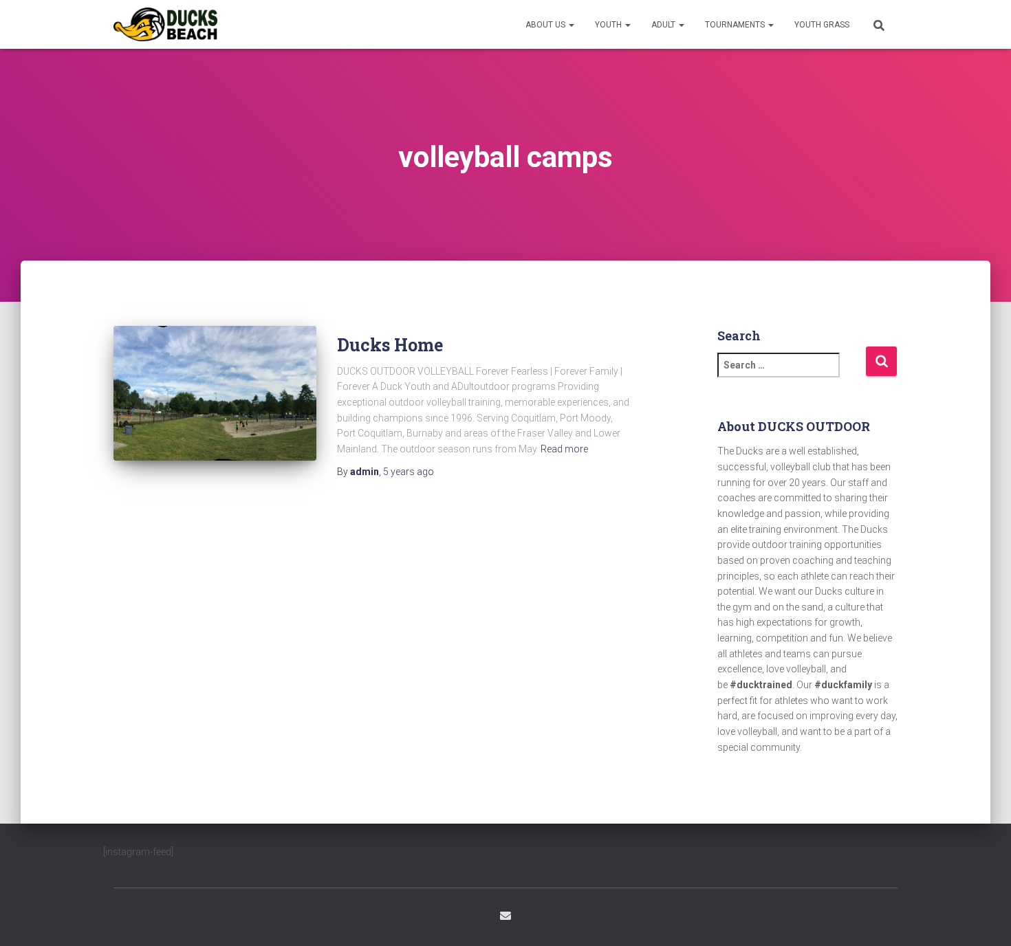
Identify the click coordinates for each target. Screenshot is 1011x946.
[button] (570, 25)
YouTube (555, 918)
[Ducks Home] (214, 393)
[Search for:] (791, 374)
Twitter (480, 918)
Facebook (456, 918)
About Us (546, 25)
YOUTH (609, 25)
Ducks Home (390, 344)
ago (408, 471)
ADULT (664, 25)
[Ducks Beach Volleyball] (165, 25)
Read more (564, 448)
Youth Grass (821, 25)
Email (505, 915)
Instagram (531, 918)
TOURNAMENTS (736, 25)
